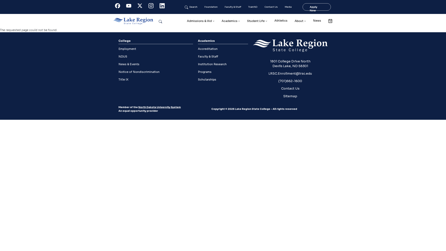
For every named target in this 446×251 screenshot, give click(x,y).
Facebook (119, 6)
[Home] (134, 21)
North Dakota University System (159, 107)
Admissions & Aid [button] (199, 21)
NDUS (122, 56)
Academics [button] (229, 21)
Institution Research (212, 64)
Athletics (280, 20)
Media (288, 7)
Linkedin (164, 6)
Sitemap (290, 96)
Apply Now (313, 8)
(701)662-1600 (290, 81)
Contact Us (271, 7)
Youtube (131, 6)
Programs (205, 72)
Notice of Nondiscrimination (139, 72)
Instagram (153, 6)
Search (193, 7)
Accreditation (208, 49)
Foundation (211, 7)
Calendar (330, 20)
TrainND (252, 7)
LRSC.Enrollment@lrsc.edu (290, 73)
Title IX (123, 79)
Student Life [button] (256, 21)
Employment (127, 49)
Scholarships (207, 79)
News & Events (128, 64)
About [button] (299, 21)
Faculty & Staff (233, 7)
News (317, 20)
